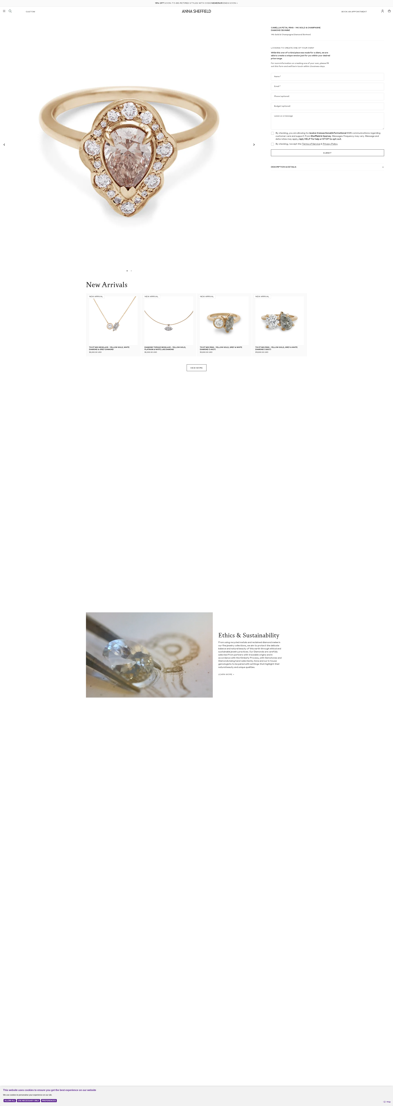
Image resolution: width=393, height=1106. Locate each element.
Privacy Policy (330, 144)
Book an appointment (354, 12)
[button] (3, 145)
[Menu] (4, 11)
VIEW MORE (196, 368)
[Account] (382, 11)
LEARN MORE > (226, 674)
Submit (327, 153)
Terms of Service (311, 144)
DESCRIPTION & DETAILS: (283, 167)
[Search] (10, 11)
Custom (30, 12)
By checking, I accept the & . (307, 144)
